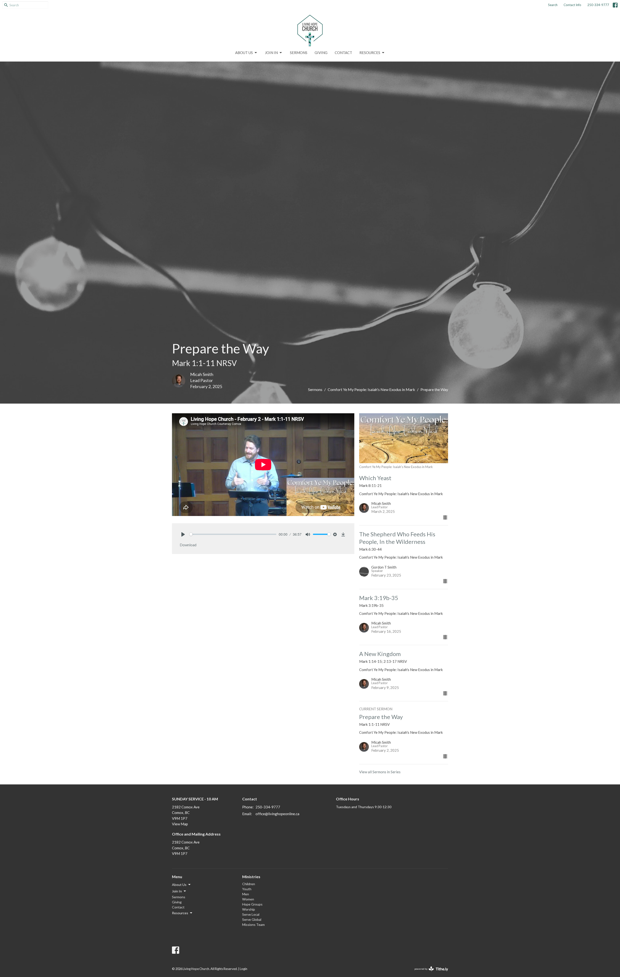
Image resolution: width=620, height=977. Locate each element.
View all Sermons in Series (380, 772)
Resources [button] (180, 913)
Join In (271, 52)
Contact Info (572, 5)
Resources (369, 52)
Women (248, 899)
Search (553, 5)
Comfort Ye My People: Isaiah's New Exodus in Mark (371, 389)
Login (243, 969)
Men (245, 894)
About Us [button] (179, 885)
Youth (246, 889)
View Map (180, 824)
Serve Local (250, 914)
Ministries (251, 876)
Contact (343, 52)
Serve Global (251, 919)
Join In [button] (177, 891)
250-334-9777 (598, 5)
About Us (244, 52)
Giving (321, 52)
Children (248, 884)
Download (188, 545)
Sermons (298, 52)
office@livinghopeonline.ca (277, 814)
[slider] (232, 534)
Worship (248, 909)
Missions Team (253, 924)
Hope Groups (252, 904)
